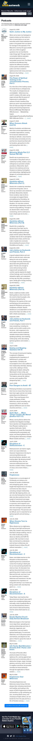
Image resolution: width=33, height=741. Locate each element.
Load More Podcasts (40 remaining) (16, 706)
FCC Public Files (21, 736)
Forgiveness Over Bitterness (16, 678)
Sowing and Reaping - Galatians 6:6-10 (18, 349)
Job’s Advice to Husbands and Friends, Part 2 (20, 251)
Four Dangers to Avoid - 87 (20, 385)
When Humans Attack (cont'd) (18, 124)
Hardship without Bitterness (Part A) (17, 289)
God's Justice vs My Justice (20, 32)
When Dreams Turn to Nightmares (18, 522)
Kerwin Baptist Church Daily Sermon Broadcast (19, 618)
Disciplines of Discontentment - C (17, 553)
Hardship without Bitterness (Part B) (17, 222)
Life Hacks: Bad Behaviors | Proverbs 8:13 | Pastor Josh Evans (20, 648)
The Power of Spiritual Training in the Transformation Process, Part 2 (19, 80)
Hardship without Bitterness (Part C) (17, 182)
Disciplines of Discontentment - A (17, 593)
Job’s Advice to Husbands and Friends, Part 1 (20, 320)
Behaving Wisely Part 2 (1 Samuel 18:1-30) (20, 153)
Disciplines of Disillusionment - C (17, 445)
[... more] (26, 73)
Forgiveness (14, 475)
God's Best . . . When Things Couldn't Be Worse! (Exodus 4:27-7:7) (20, 414)
